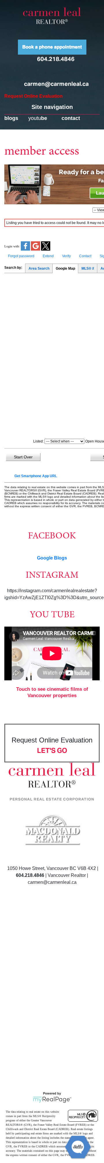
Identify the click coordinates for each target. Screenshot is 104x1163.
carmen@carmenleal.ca (56, 83)
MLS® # (87, 268)
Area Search (39, 268)
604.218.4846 (56, 58)
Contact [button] (85, 256)
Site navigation (52, 107)
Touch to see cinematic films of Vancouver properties (52, 692)
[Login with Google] (36, 249)
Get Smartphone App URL (35, 476)
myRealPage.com (52, 1100)
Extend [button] (48, 256)
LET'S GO (52, 750)
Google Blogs (52, 557)
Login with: (12, 246)
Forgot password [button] (21, 256)
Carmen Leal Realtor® (52, 15)
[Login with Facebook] (26, 249)
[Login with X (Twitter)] (45, 249)
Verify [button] (66, 256)
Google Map (65, 268)
